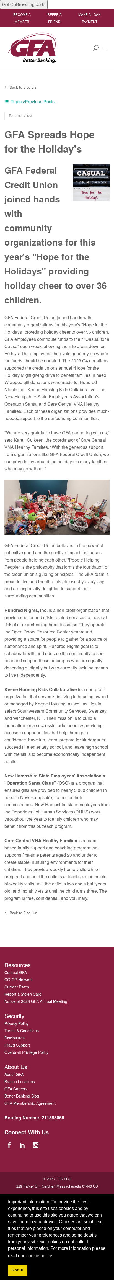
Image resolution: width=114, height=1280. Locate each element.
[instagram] (36, 1144)
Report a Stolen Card (23, 994)
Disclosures (14, 1038)
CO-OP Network (18, 979)
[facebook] (9, 1144)
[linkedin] (23, 1144)
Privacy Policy (16, 1023)
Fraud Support (17, 1045)
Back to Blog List (23, 87)
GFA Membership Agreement (30, 1103)
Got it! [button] (18, 1270)
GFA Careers (15, 1088)
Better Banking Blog (21, 1096)
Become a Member (22, 18)
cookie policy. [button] (39, 1255)
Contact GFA (15, 972)
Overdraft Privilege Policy (26, 1052)
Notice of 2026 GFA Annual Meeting (35, 1001)
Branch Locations (19, 1081)
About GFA (14, 1074)
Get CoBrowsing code (23, 4)
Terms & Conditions (21, 1030)
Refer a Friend (54, 18)
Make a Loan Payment (89, 18)
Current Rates (16, 987)
